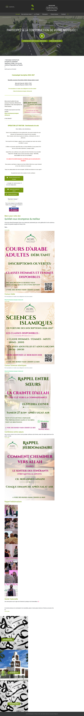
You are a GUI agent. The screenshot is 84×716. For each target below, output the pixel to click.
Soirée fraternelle (11, 599)
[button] (5, 597)
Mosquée (45, 14)
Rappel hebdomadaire (13, 501)
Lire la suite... (7, 230)
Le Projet (36, 14)
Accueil (18, 14)
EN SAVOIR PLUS (7, 639)
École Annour (54, 14)
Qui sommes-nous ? (26, 14)
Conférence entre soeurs (14, 432)
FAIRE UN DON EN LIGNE (55, 41)
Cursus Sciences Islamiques (15, 365)
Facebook (14, 208)
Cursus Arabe (10, 294)
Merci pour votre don (13, 216)
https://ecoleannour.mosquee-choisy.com (22, 91)
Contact (63, 14)
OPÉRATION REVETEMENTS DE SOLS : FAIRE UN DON (34, 41)
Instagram (14, 210)
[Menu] (67, 14)
